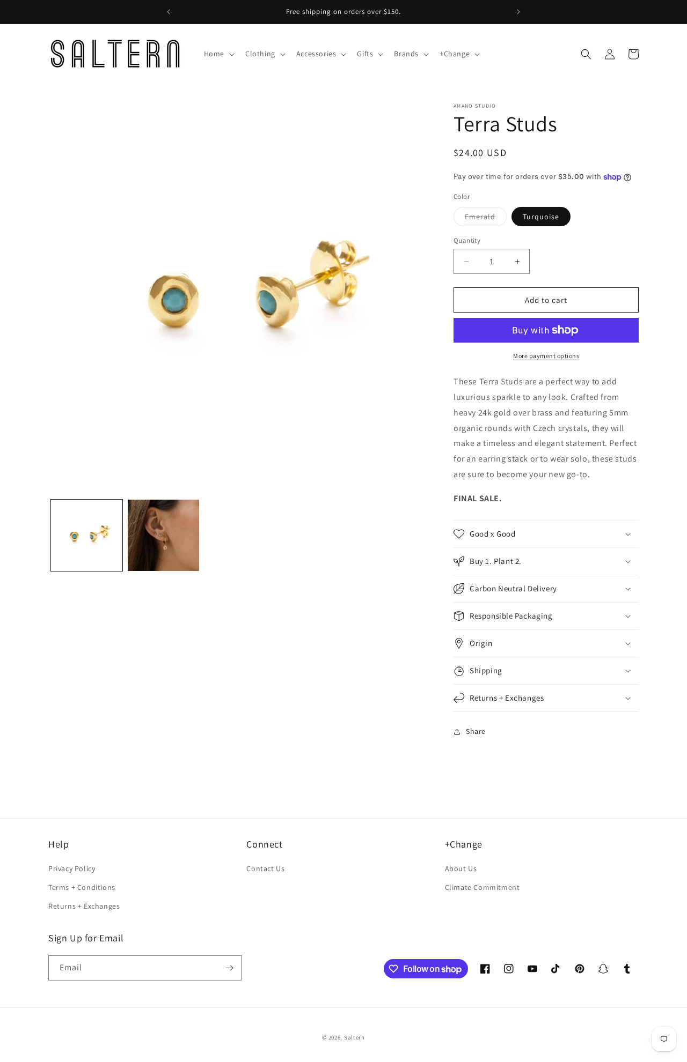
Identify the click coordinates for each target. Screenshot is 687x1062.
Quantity (467, 240)
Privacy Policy (71, 868)
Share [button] (476, 731)
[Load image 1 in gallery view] (86, 535)
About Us (461, 868)
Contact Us (265, 868)
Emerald (486, 218)
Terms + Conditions (81, 887)
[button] (218, 53)
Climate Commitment (482, 887)
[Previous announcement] (168, 12)
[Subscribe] (229, 968)
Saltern (354, 1037)
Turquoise (541, 216)
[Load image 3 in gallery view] (163, 535)
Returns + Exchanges (84, 906)
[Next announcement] (518, 12)
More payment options (546, 356)
